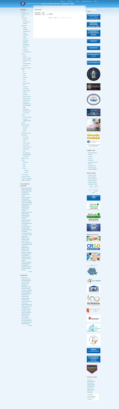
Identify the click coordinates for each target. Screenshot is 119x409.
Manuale (24, 130)
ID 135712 (26, 172)
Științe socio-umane (27, 96)
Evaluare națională (26, 63)
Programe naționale (25, 124)
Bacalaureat (25, 65)
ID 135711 (26, 170)
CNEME (24, 36)
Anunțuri (23, 15)
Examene (23, 54)
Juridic (24, 141)
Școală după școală (27, 51)
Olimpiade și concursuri (26, 133)
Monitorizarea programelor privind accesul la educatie (27, 104)
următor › (96, 190)
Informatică (25, 86)
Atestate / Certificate (27, 58)
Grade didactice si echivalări (26, 22)
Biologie (24, 73)
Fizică (24, 79)
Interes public (70, 1)
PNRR (24, 166)
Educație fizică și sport (26, 84)
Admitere (25, 56)
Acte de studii (25, 137)
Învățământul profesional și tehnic (27, 110)
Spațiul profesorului (92, 165)
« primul (50, 17)
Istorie (24, 81)
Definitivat (25, 19)
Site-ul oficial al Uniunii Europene (92, 163)
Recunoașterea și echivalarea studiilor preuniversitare (27, 154)
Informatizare (25, 139)
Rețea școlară (26, 145)
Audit (24, 150)
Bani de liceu (25, 126)
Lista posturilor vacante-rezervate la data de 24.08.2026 (91, 396)
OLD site (77, 1)
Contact (95, 1)
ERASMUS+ (25, 162)
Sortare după (37, 12)
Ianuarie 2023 (91, 176)
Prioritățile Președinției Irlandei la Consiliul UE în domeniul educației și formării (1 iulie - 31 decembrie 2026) (27, 314)
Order (43, 12)
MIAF (24, 164)
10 (94, 189)
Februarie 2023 (91, 175)
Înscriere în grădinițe (27, 117)
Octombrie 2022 (91, 182)
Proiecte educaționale (25, 34)
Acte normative (26, 112)
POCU (24, 168)
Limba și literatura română (26, 91)
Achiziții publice (26, 148)
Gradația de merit (26, 31)
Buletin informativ (25, 158)
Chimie (24, 75)
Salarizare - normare (27, 146)
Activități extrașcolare (25, 28)
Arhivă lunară (40, 6)
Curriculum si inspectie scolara (26, 68)
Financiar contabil (26, 143)
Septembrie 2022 (91, 184)
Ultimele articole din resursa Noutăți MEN (92, 168)
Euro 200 (25, 128)
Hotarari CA (25, 38)
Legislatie (23, 122)
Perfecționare (24, 17)
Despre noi (62, 1)
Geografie (25, 77)
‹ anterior (55, 17)
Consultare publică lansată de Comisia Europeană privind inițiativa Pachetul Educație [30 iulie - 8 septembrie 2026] (27, 293)
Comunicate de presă (26, 176)
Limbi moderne (26, 88)
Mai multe (30, 271)
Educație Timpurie (26, 98)
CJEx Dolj (90, 158)
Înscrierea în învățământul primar (27, 120)
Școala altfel (25, 49)
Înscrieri (23, 115)
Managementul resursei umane (26, 45)
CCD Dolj (90, 156)
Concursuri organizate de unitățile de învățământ (27, 179)
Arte (24, 71)
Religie (24, 107)
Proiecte (23, 160)
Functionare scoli (25, 13)
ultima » (93, 192)
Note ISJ (23, 11)
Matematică (25, 94)
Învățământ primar (26, 100)
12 (89, 190)
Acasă (36, 6)
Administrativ (24, 135)
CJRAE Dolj (90, 160)
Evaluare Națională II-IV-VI (27, 61)
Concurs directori (25, 174)
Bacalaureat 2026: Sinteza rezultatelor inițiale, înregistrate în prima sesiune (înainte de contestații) (27, 207)
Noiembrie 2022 (91, 180)
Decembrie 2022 (91, 178)
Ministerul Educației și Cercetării (92, 153)
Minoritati (25, 47)
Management (24, 25)
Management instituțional (25, 41)
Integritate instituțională (86, 1)
